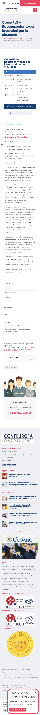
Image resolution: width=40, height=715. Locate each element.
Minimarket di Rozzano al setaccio (22, 514)
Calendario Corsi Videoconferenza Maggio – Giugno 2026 (23, 506)
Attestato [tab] (8, 288)
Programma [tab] (9, 283)
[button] (19, 549)
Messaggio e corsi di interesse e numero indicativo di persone (17, 330)
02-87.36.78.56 (13, 3)
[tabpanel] (20, 204)
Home (5, 38)
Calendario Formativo (16, 38)
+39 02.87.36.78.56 (20, 413)
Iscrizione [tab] (8, 298)
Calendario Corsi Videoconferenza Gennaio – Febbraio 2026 (23, 540)
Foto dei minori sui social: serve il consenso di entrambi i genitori (22, 497)
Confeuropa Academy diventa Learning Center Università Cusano (23, 484)
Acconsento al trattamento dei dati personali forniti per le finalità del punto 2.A (20, 349)
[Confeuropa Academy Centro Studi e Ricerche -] (10, 10)
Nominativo (8, 307)
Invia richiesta (11, 367)
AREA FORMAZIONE (30, 3)
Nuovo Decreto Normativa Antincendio (19, 475)
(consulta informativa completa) (18, 350)
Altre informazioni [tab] (11, 293)
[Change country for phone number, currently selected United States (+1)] (6, 325)
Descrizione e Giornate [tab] (13, 125)
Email (6, 315)
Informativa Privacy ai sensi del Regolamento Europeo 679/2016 (18, 344)
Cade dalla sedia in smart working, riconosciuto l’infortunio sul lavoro (23, 523)
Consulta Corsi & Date (18, 709)
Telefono (7, 322)
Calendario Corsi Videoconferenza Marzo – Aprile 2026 (23, 532)
